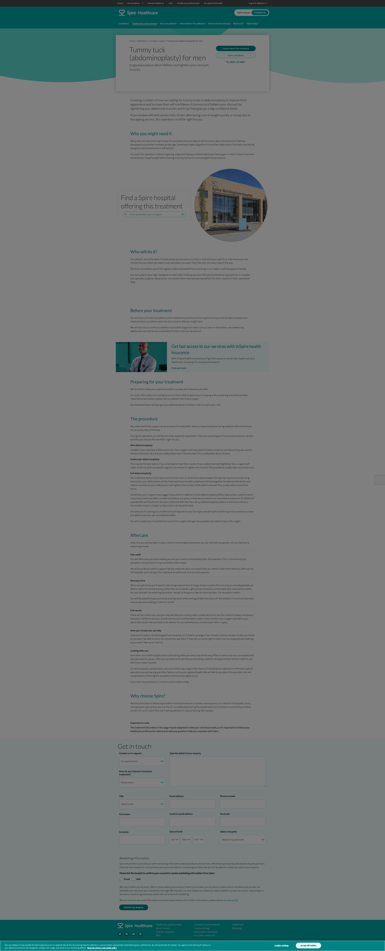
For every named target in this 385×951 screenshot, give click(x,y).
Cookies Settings (281, 945)
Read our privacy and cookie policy (102, 948)
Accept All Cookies (308, 945)
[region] (192, 946)
